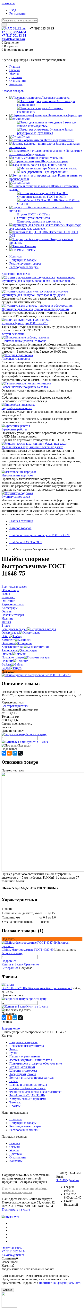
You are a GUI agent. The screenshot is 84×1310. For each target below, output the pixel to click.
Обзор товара (10, 632)
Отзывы (14, 70)
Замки (13, 1049)
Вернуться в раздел (14, 629)
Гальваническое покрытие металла (25, 387)
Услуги (14, 73)
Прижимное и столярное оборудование (35, 1063)
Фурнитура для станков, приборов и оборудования (35, 309)
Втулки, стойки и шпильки (27, 1088)
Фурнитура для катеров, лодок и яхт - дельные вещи (36, 280)
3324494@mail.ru (13, 39)
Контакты (8, 3)
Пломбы (15, 1106)
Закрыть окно (11, 1028)
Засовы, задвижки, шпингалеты (30, 1060)
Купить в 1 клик (37, 742)
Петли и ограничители (24, 1056)
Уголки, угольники (22, 1067)
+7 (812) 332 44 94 (14, 1251)
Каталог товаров (13, 91)
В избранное (10, 968)
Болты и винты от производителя (31, 1077)
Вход (12, 10)
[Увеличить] (36, 675)
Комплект (8, 639)
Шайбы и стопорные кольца (28, 1084)
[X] (20, 753)
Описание (8, 643)
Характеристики (13, 646)
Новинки (15, 256)
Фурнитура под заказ (16, 496)
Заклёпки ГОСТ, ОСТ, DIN (27, 1095)
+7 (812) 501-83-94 (14, 35)
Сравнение (31, 964)
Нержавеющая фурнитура (26, 1045)
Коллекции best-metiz (16, 273)
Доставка (15, 77)
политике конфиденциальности (60, 1282)
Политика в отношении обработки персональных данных (25, 1190)
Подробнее (9, 961)
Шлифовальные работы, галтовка (24, 341)
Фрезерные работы (14, 429)
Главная (14, 66)
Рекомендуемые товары (25, 263)
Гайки (13, 1081)
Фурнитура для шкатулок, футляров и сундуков (33, 295)
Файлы (6, 664)
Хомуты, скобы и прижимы (27, 1098)
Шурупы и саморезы (23, 1070)
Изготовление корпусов (17, 475)
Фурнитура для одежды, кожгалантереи (35, 1091)
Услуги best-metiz (13, 334)
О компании (17, 80)
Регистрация (17, 13)
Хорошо (7, 1289)
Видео (6, 668)
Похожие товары (13, 657)
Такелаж (15, 1102)
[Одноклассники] (9, 753)
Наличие (7, 661)
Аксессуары (10, 650)
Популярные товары (23, 260)
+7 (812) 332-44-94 (14, 32)
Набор (6, 636)
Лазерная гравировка (16, 358)
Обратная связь (12, 1247)
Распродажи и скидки (23, 267)
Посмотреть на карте (16, 1209)
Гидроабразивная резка (17, 408)
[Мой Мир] (15, 753)
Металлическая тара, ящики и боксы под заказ (32, 447)
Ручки (13, 1052)
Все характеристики (15, 706)
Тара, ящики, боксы (22, 1074)
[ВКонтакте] (4, 753)
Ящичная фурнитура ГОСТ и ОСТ (25, 323)
